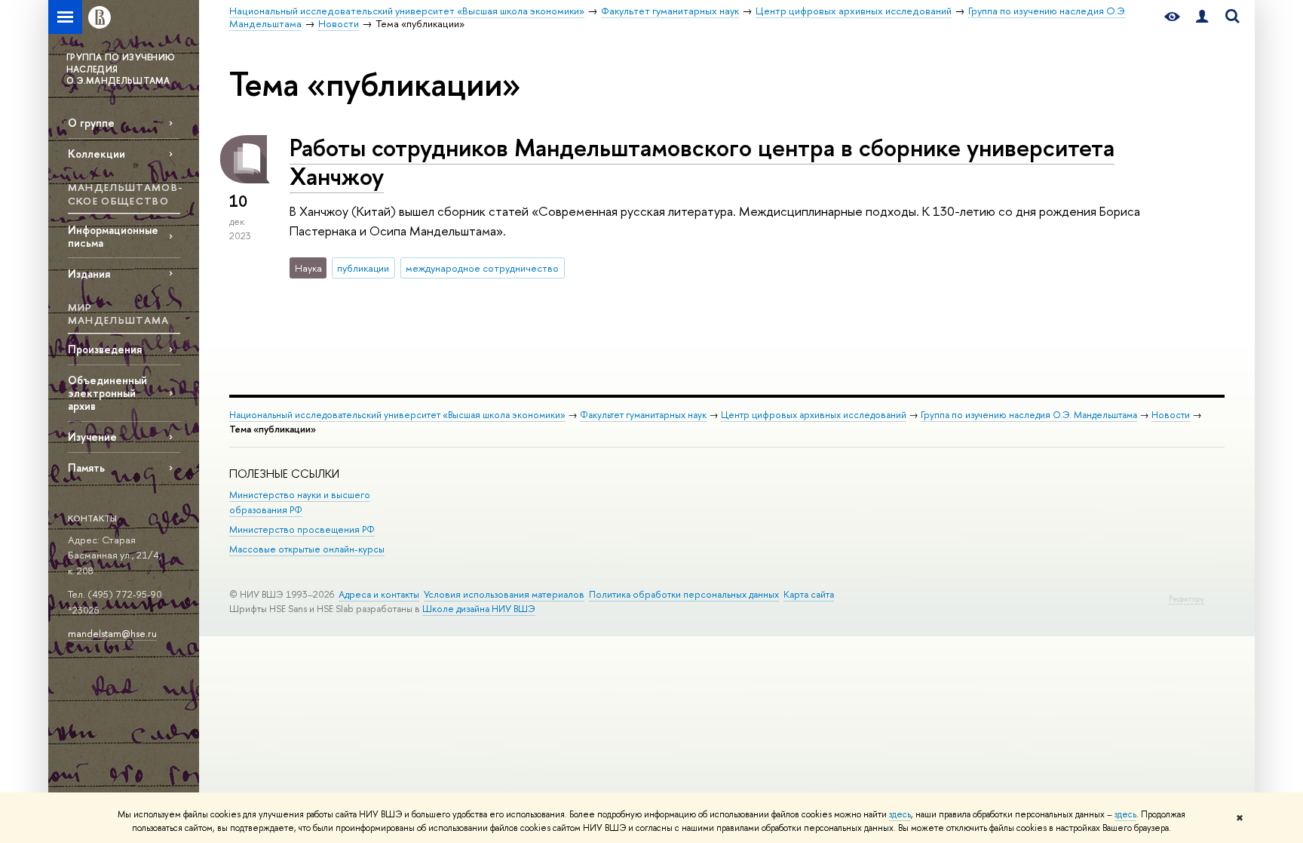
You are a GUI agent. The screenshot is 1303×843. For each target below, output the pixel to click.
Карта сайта (808, 594)
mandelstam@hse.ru (112, 633)
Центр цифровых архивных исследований (813, 414)
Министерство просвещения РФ (302, 529)
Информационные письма (113, 236)
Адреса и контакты (379, 594)
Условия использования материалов (504, 594)
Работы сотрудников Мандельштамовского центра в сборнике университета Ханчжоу (702, 162)
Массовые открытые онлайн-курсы (307, 549)
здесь (900, 814)
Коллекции (96, 153)
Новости (1170, 414)
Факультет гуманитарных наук (643, 414)
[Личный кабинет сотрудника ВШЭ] (1202, 17)
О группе (91, 122)
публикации (363, 268)
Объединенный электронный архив (107, 393)
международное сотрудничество (482, 268)
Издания (89, 273)
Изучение (92, 436)
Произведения (105, 349)
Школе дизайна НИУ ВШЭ (478, 608)
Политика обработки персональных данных (684, 594)
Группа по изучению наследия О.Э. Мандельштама (1029, 414)
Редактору (1186, 599)
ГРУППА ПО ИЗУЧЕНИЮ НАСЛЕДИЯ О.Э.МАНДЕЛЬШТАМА (120, 69)
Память (86, 467)
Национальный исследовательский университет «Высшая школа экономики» (397, 414)
